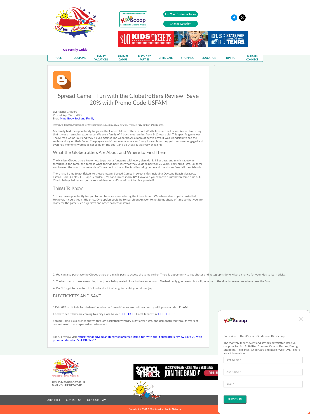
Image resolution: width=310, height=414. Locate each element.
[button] (301, 319)
